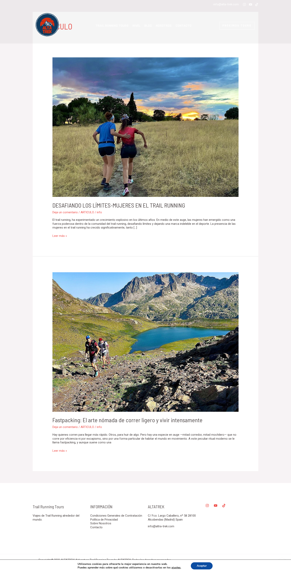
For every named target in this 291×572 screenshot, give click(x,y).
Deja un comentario (65, 212)
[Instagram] (244, 4)
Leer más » (59, 236)
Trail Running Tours (112, 25)
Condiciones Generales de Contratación (116, 515)
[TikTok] (256, 4)
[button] (227, 25)
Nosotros (164, 25)
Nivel (136, 25)
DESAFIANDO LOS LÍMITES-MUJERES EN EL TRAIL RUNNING (118, 205)
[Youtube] (250, 4)
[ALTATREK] (47, 25)
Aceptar (202, 566)
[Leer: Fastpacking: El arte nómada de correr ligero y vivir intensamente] (145, 341)
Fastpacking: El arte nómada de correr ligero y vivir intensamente (127, 419)
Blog (148, 25)
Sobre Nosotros (100, 523)
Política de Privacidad (104, 519)
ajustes (176, 567)
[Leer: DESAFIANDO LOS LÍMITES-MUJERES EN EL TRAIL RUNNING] (145, 127)
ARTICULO (87, 212)
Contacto (183, 25)
